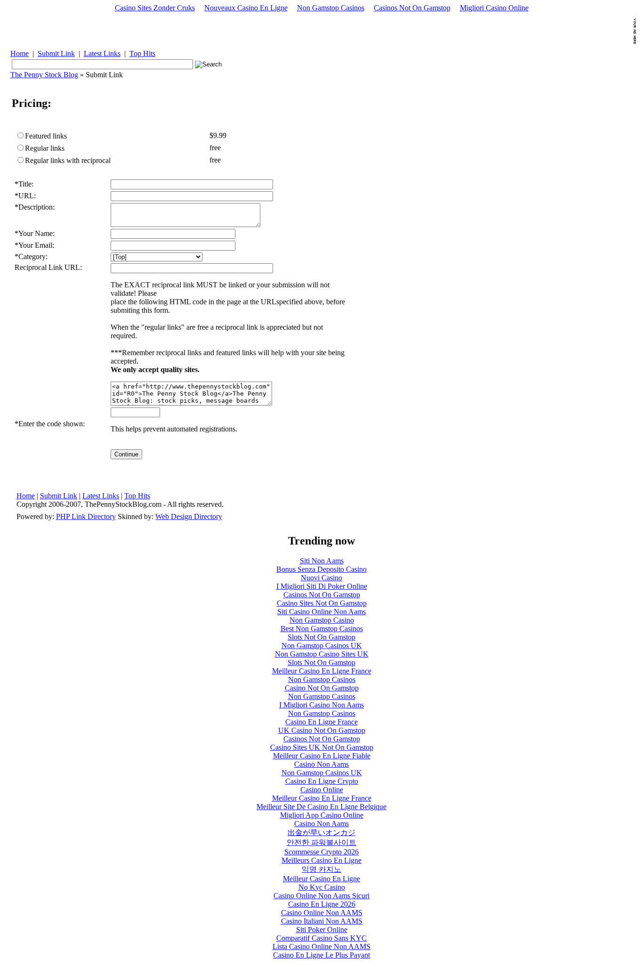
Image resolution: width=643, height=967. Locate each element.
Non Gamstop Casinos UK (321, 646)
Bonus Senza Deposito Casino (321, 569)
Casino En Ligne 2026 (321, 904)
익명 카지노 (321, 869)
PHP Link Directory (86, 516)
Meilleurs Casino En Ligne (321, 860)
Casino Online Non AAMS (321, 913)
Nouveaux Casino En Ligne (246, 8)
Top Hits (142, 53)
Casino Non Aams (321, 764)
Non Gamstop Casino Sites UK (322, 654)
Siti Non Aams (322, 561)
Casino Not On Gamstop (322, 688)
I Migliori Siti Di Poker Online (321, 586)
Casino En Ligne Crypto (321, 781)
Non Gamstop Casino (321, 620)
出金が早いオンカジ (321, 833)
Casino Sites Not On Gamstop (322, 603)
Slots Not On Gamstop (321, 637)
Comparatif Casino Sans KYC (321, 938)
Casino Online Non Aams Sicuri (321, 896)
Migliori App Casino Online (321, 815)
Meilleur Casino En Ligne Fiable (321, 756)
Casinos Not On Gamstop (412, 8)
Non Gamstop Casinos (330, 8)
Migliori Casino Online (494, 8)
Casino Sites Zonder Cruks (155, 8)
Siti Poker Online (321, 930)
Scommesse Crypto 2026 (321, 852)
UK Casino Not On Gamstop (321, 730)
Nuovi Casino (321, 578)
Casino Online (321, 790)
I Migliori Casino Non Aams (321, 705)
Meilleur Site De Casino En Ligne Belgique (321, 807)
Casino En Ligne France (321, 722)
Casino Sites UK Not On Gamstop (321, 747)
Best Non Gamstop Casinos (322, 629)
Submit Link (56, 53)
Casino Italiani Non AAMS (321, 921)
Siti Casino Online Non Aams (321, 612)
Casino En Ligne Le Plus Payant (321, 955)
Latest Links (102, 53)
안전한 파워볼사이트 (321, 842)
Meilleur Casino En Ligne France (321, 671)
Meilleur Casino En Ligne (321, 879)
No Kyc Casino (321, 887)
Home (19, 53)
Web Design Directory (188, 516)
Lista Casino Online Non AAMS (321, 947)
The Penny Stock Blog (44, 75)
